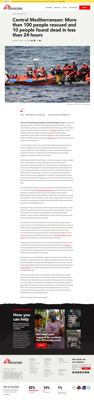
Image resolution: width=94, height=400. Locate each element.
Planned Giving (32, 369)
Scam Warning (61, 374)
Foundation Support (33, 371)
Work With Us (82, 4)
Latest (64, 7)
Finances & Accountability (34, 363)
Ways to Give (32, 365)
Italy (22, 114)
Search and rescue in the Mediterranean (59, 114)
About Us (57, 7)
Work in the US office (48, 371)
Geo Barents (50, 138)
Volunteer (46, 365)
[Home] (14, 7)
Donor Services (32, 360)
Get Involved (72, 7)
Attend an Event (47, 363)
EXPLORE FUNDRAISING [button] (73, 344)
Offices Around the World (63, 362)
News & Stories (22, 13)
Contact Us (61, 371)
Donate (41, 345)
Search (87, 4)
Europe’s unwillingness (44, 190)
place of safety (25, 268)
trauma (67, 245)
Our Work (48, 7)
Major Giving (32, 366)
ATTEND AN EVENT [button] (73, 325)
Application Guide (47, 374)
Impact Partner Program (34, 368)
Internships (46, 376)
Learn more (6, 394)
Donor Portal (32, 362)
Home (14, 13)
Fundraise (46, 362)
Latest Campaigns (47, 360)
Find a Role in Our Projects (49, 373)
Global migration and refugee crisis (35, 114)
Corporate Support (33, 372)
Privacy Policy (61, 373)
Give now (61, 1)
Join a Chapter (46, 366)
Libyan (53, 130)
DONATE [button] (85, 7)
